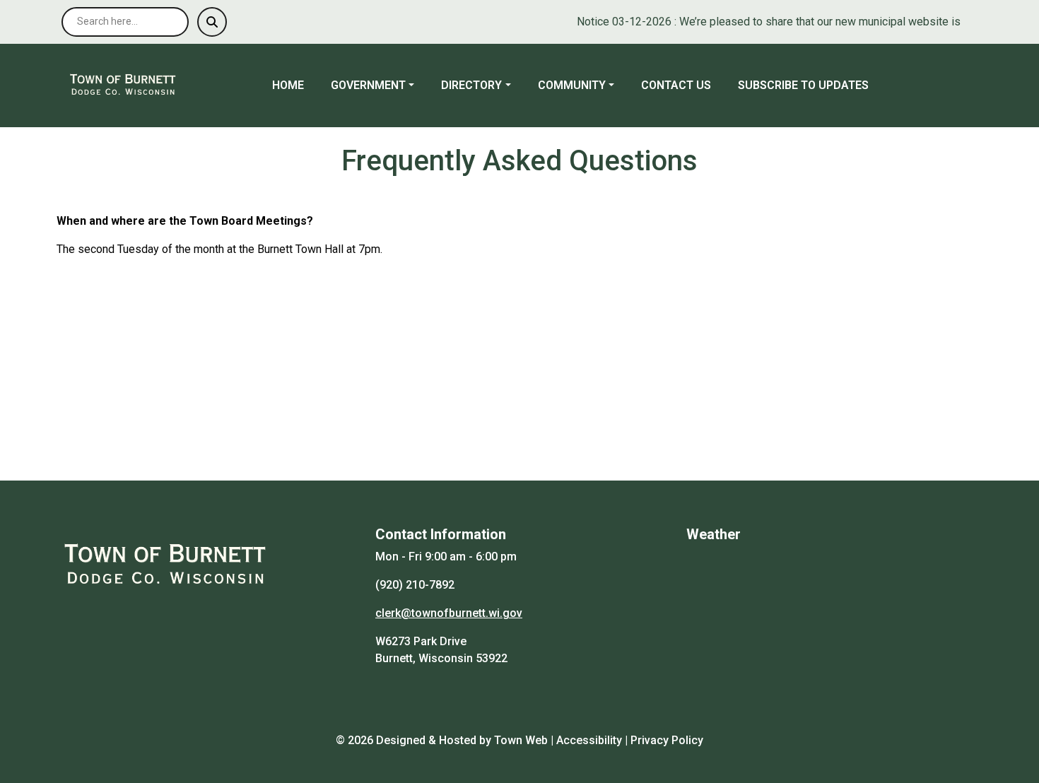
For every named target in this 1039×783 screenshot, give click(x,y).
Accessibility (589, 740)
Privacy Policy (666, 740)
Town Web (521, 740)
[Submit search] (212, 22)
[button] (380, 85)
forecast (760, 702)
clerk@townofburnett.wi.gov (448, 613)
